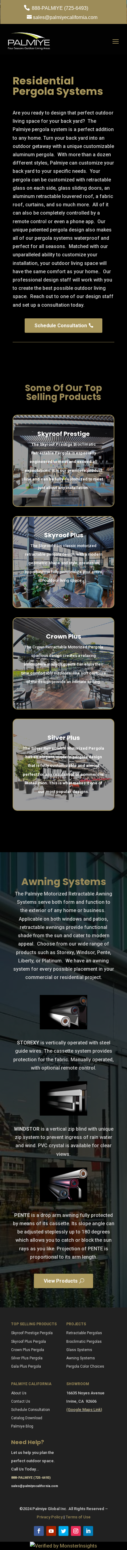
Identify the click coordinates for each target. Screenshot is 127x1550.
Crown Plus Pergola (27, 1350)
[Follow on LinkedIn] (88, 1531)
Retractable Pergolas (84, 1333)
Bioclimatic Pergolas (84, 1341)
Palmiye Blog (22, 1426)
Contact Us (20, 1401)
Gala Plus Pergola (26, 1366)
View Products (61, 1281)
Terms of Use (78, 1517)
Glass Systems (79, 1350)
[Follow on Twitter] (63, 1531)
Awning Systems (80, 1358)
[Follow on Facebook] (39, 1531)
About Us (19, 1393)
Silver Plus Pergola (27, 1358)
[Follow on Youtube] (51, 1531)
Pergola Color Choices (85, 1366)
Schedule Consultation (61, 325)
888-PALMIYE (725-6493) (59, 8)
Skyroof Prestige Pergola (32, 1333)
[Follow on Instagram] (76, 1531)
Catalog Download (26, 1418)
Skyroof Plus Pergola (28, 1341)
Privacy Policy (50, 1517)
